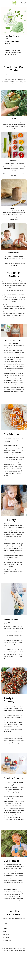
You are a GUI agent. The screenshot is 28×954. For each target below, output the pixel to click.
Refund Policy (6, 937)
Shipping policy (22, 950)
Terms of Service (7, 940)
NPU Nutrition (8, 948)
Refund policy (23, 948)
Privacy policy (7, 950)
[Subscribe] (23, 923)
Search (4, 931)
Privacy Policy (6, 934)
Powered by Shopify (15, 948)
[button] (2, 2)
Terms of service (14, 950)
